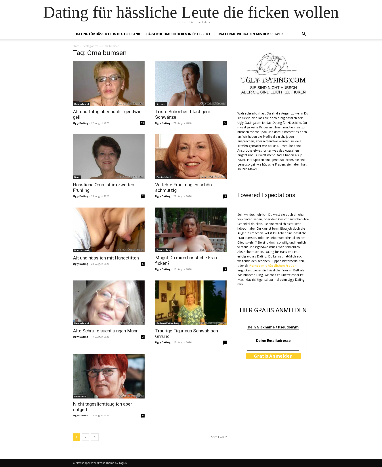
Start (76, 46)
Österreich (80, 396)
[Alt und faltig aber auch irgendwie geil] (109, 83)
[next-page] (95, 437)
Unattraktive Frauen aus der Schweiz (250, 34)
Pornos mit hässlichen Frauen (272, 265)
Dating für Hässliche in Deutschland (108, 34)
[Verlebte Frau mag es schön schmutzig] (191, 156)
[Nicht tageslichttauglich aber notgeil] (109, 376)
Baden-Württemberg (168, 323)
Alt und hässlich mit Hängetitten (106, 258)
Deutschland (81, 104)
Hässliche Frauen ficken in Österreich (178, 34)
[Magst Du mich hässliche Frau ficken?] (191, 230)
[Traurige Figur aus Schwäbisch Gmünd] (191, 302)
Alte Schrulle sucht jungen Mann (106, 331)
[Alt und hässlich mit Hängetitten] (109, 230)
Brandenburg (164, 250)
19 (142, 123)
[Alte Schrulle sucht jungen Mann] (109, 302)
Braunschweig (82, 250)
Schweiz (161, 104)
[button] (303, 34)
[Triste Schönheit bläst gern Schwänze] (191, 83)
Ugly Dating (80, 123)
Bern (77, 177)
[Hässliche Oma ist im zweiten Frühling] (109, 156)
